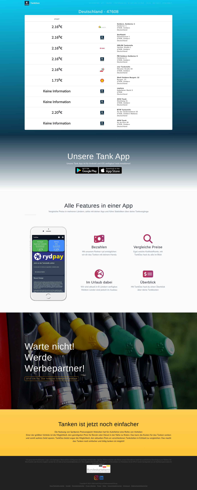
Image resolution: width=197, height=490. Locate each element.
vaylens (120, 88)
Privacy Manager (91, 486)
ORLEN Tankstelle (125, 45)
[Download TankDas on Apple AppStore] (110, 170)
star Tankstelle (123, 67)
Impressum (126, 486)
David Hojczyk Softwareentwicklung (106, 483)
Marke (104, 486)
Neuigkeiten (94, 3)
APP (102, 3)
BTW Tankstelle (124, 110)
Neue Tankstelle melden (57, 486)
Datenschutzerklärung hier (139, 486)
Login (148, 3)
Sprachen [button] (166, 3)
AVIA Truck (122, 99)
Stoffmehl (121, 35)
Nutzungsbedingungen (115, 486)
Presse (99, 486)
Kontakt (68, 486)
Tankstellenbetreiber (78, 486)
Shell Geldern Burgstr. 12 (128, 77)
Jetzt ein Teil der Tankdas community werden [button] (51, 379)
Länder (109, 3)
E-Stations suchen (136, 3)
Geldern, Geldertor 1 (126, 24)
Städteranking (120, 3)
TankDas (34, 3)
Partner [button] (156, 3)
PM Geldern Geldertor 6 (127, 56)
